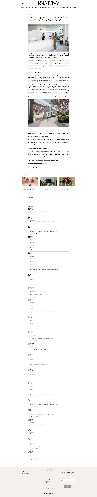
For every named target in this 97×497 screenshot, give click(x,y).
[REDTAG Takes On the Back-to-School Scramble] (67, 181)
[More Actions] (68, 209)
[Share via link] (36, 167)
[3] (49, 470)
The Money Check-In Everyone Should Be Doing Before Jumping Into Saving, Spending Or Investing (30, 189)
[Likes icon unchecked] (31, 214)
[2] (45, 470)
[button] (23, 3)
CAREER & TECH (25, 475)
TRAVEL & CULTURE (25, 480)
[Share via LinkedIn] (33, 167)
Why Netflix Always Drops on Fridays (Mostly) (48, 189)
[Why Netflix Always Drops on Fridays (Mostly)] (48, 181)
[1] (47, 470)
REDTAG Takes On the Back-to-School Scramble (66, 189)
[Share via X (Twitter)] (31, 167)
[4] (51, 470)
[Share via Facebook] (28, 167)
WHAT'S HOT (24, 471)
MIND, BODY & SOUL (25, 473)
